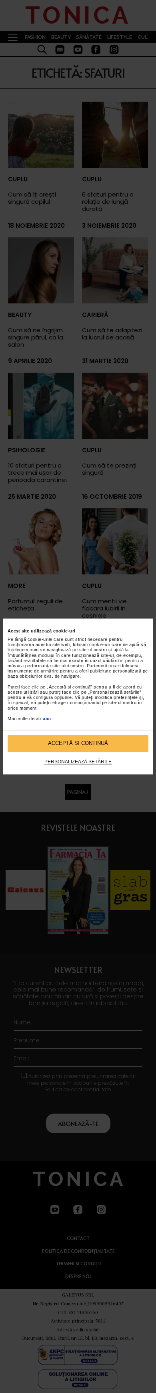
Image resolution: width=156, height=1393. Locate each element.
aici (47, 718)
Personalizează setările (78, 762)
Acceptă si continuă (78, 744)
